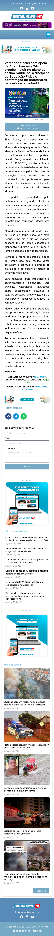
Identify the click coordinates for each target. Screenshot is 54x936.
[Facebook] (21, 8)
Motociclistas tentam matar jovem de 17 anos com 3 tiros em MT (26, 561)
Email (7, 438)
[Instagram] (27, 8)
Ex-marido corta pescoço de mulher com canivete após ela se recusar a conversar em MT (25, 596)
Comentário (10, 448)
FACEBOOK (41, 387)
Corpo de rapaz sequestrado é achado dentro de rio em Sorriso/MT (26, 572)
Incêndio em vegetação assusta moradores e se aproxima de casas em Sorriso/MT (25, 877)
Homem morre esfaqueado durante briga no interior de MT (25, 550)
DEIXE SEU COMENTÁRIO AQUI (19, 428)
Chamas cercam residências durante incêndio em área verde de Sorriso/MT (26, 539)
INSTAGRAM (27, 390)
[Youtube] (32, 8)
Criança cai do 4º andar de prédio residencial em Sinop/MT (24, 583)
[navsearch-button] (5, 34)
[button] (48, 34)
